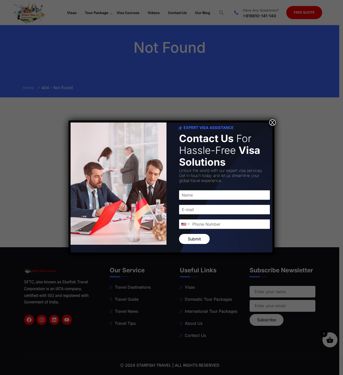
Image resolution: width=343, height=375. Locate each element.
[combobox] (185, 224)
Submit (194, 238)
